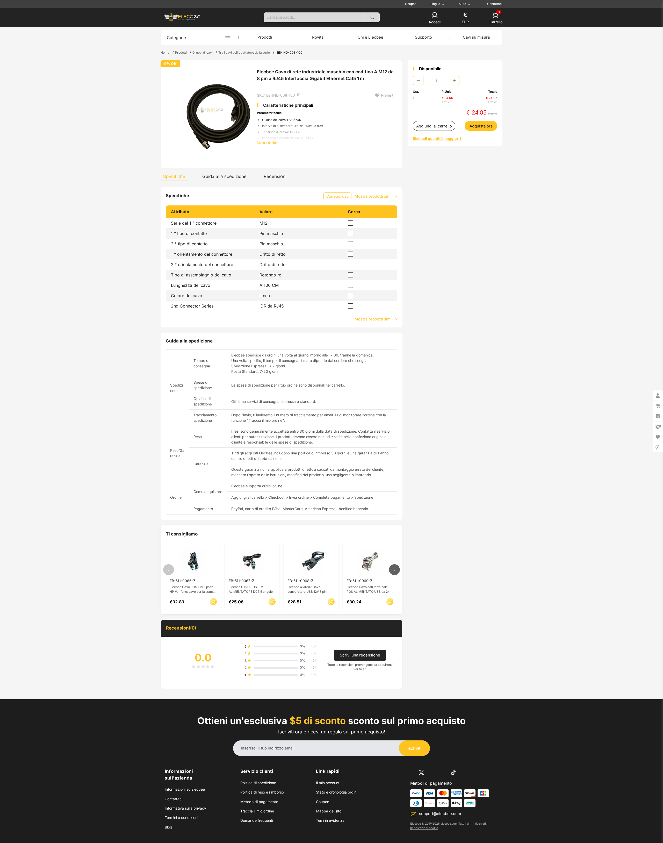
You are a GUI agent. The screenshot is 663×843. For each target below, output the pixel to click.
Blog (168, 827)
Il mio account (328, 783)
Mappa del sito (328, 811)
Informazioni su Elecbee (185, 789)
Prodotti (264, 37)
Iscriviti (414, 748)
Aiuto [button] (462, 3)
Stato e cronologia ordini (336, 792)
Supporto (423, 37)
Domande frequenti (256, 820)
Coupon (410, 4)
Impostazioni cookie (424, 828)
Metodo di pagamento (259, 801)
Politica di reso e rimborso (262, 792)
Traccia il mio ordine (257, 811)
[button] (434, 18)
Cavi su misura (476, 37)
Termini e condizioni (181, 817)
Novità (317, 37)
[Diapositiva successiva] (394, 569)
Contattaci (494, 4)
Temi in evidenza (330, 820)
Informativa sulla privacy (185, 808)
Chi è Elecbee (370, 37)
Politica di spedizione (258, 783)
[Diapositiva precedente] (168, 569)
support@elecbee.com (440, 813)
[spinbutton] (436, 80)
